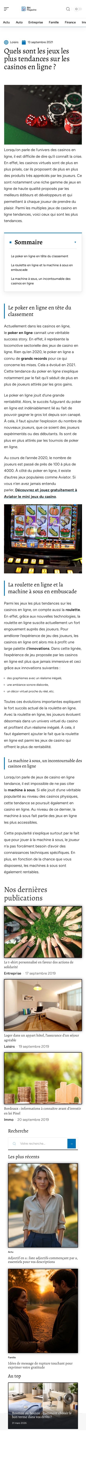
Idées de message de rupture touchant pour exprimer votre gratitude (40, 1365)
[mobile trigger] (7, 9)
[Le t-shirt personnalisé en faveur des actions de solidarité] (43, 932)
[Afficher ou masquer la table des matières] (60, 242)
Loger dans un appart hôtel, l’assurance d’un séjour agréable (41, 1037)
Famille (12, 1357)
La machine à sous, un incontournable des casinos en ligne (40, 281)
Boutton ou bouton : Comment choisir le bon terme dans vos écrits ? (42, 1415)
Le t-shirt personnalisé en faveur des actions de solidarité (38, 964)
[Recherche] (68, 9)
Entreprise (12, 973)
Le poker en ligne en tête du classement (39, 256)
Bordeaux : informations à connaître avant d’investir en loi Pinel (42, 1111)
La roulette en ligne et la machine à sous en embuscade (42, 267)
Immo (8, 1120)
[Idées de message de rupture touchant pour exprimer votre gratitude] (43, 1311)
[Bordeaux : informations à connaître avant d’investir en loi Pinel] (43, 1078)
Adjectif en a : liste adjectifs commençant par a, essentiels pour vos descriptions (43, 1260)
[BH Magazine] (29, 9)
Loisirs (9, 1046)
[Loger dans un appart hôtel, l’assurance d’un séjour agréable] (43, 1005)
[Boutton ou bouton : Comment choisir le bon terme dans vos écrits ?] (43, 1406)
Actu (10, 1252)
